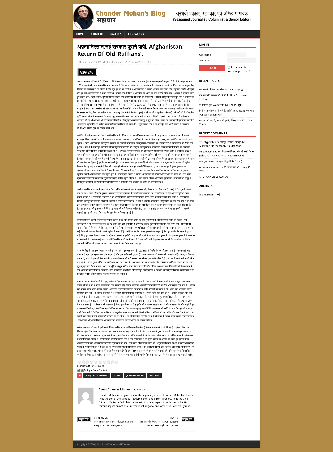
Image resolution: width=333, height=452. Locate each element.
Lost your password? (238, 71)
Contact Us (136, 34)
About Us (97, 34)
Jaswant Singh (135, 375)
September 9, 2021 (91, 61)
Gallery (115, 34)
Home (80, 34)
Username (205, 54)
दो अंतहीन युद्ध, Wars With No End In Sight (220, 104)
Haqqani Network (97, 375)
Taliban (154, 375)
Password (204, 60)
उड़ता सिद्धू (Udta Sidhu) (230, 161)
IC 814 (117, 375)
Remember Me (239, 67)
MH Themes (124, 444)
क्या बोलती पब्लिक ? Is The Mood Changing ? (221, 89)
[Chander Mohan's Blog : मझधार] (162, 28)
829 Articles (140, 389)
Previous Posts (136, 61)
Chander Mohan (114, 61)
